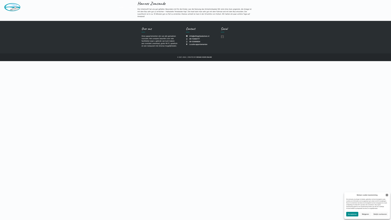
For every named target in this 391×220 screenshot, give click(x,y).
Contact (177, 7)
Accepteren (352, 214)
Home (121, 7)
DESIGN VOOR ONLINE (204, 57)
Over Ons (132, 7)
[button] (387, 195)
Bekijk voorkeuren (380, 214)
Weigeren (365, 214)
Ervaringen (190, 7)
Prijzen (165, 7)
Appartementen (148, 7)
